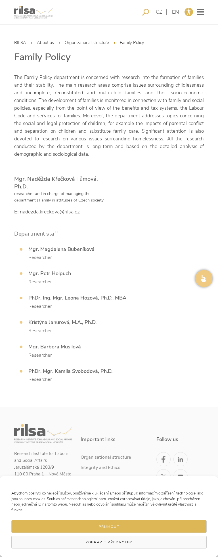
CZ (159, 12)
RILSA (20, 42)
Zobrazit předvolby (109, 542)
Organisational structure (106, 457)
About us (45, 42)
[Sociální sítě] (203, 278)
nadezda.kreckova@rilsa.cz (50, 211)
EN (175, 12)
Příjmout (109, 526)
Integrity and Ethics (100, 467)
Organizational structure (87, 42)
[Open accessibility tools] (189, 12)
